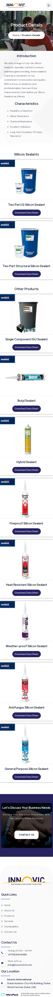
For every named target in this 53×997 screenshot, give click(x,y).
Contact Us (26, 834)
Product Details (31, 35)
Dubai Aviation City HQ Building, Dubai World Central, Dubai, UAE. (28, 983)
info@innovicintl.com (20, 964)
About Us (9, 910)
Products (9, 915)
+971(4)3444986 (17, 954)
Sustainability (11, 926)
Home (16, 35)
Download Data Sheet (26, 212)
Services (8, 921)
